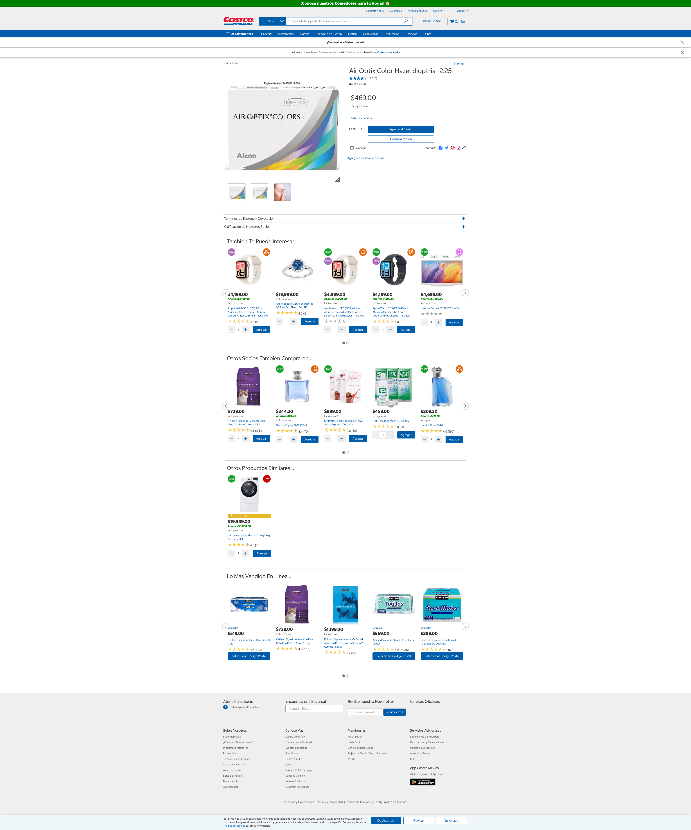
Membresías (286, 34)
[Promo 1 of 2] (343, 343)
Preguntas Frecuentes (235, 747)
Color (235, 63)
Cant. (352, 129)
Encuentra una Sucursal (305, 701)
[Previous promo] (225, 292)
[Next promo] (465, 292)
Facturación (392, 34)
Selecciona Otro (361, 118)
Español (438, 10)
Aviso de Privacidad (234, 764)
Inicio (226, 63)
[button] (408, 21)
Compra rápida (401, 139)
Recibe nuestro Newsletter (371, 701)
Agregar (261, 329)
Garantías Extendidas (297, 786)
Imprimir (459, 63)
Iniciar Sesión (432, 21)
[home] (238, 20)
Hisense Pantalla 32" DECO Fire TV (440, 308)
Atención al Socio (238, 701)
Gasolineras (370, 34)
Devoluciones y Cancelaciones (427, 742)
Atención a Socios (420, 753)
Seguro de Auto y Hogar (298, 770)
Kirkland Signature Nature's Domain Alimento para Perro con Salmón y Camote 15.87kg (344, 643)
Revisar (418, 820)
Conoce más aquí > (388, 52)
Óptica (352, 34)
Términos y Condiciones (236, 759)
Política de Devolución (422, 747)
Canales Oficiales (425, 701)
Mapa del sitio (231, 781)
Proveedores (230, 753)
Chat (428, 34)
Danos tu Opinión (295, 775)
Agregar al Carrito (401, 129)
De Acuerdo (386, 820)
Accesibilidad (231, 786)
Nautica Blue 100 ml (432, 425)
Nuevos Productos (295, 781)
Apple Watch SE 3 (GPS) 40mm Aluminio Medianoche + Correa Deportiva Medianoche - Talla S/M (391, 312)
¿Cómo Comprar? (295, 736)
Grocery (266, 34)
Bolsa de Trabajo (232, 775)
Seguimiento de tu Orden (424, 736)
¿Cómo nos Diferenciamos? (238, 742)
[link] (440, 147)
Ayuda (351, 759)
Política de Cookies (234, 825)
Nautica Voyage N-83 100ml (291, 425)
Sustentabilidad (232, 736)
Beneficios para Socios (360, 747)
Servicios (411, 34)
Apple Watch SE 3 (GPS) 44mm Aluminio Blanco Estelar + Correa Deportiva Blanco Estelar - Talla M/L (344, 312)
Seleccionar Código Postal (249, 656)
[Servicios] (418, 34)
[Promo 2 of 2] (347, 343)
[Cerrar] (682, 42)
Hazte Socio (354, 742)
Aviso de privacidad (330, 802)
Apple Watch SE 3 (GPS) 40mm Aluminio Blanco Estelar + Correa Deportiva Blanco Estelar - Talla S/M (248, 312)
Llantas (304, 34)
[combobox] (272, 21)
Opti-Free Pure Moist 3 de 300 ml (391, 420)
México (461, 10)
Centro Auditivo (294, 759)
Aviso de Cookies (232, 770)
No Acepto (451, 820)
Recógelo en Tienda (329, 34)
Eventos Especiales (296, 747)
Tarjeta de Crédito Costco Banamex (367, 753)
